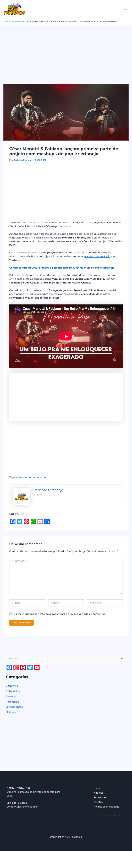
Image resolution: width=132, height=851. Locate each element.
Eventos (11, 696)
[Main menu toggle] (125, 8)
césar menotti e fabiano (31, 477)
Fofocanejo (13, 701)
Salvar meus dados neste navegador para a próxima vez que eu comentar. (60, 613)
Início (5, 21)
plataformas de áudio (97, 256)
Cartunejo (12, 685)
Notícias (11, 712)
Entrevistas (13, 691)
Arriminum (115, 815)
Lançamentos (17, 21)
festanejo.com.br (44, 495)
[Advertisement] (66, 50)
